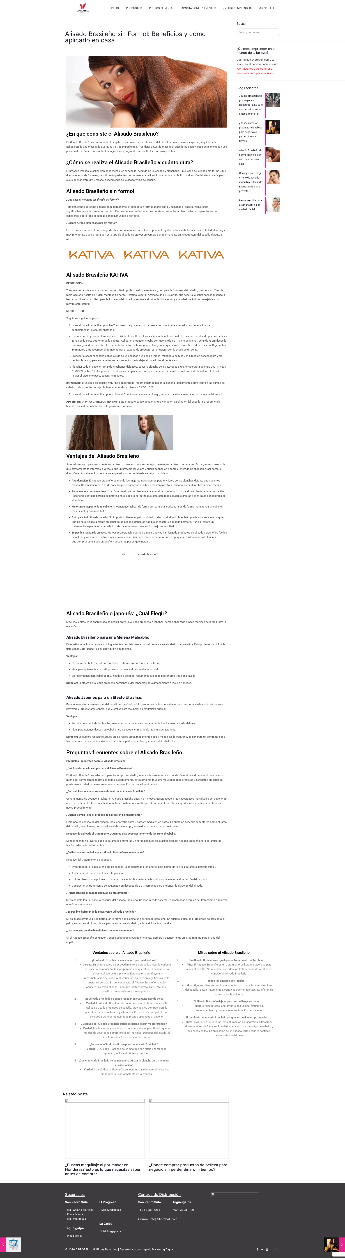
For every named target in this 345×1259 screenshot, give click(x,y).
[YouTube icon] (262, 1249)
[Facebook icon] (257, 1249)
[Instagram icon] (267, 1249)
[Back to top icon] (276, 1249)
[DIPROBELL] (83, 8)
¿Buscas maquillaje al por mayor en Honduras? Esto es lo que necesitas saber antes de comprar (103, 1169)
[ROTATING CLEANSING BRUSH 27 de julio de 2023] (10, 1244)
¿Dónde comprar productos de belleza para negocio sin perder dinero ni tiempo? (188, 1167)
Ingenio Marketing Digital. (158, 1249)
